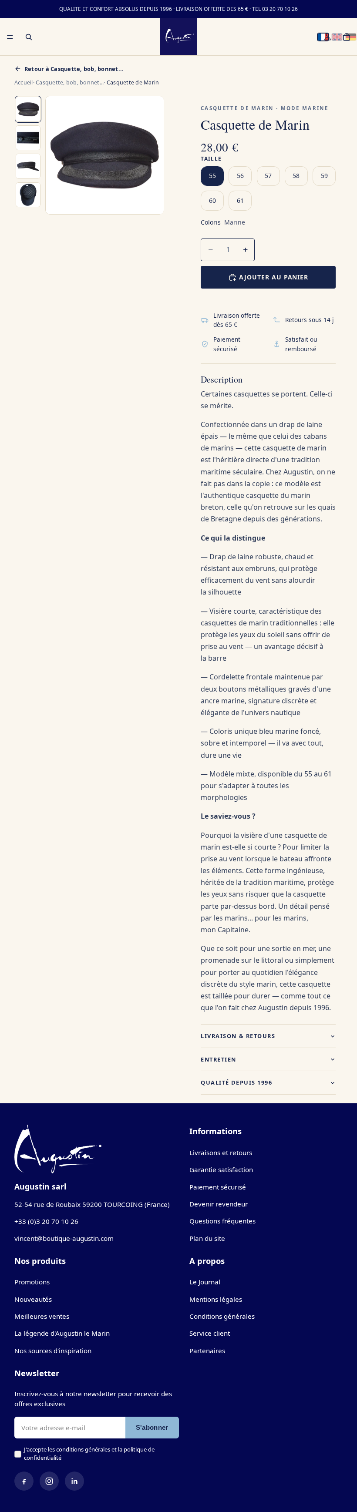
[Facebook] (24, 1481)
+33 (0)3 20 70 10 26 (46, 1221)
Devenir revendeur (218, 1204)
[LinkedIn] (74, 1481)
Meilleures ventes (41, 1316)
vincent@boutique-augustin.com (64, 1238)
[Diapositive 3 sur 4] (28, 166)
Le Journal (204, 1281)
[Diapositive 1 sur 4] (28, 109)
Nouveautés (33, 1299)
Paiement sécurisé (217, 1187)
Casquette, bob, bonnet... (70, 82)
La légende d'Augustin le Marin (62, 1333)
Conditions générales (222, 1316)
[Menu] (10, 37)
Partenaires (207, 1350)
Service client (209, 1333)
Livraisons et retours (220, 1152)
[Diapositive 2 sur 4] (28, 137)
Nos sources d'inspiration (52, 1350)
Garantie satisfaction (221, 1169)
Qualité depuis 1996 (236, 1082)
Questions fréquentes (222, 1220)
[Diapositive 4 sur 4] (28, 194)
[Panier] (346, 37)
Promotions (32, 1281)
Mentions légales (215, 1299)
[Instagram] (49, 1481)
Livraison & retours (238, 1036)
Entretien (218, 1059)
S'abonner (152, 1427)
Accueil (23, 82)
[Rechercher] (28, 37)
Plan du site (207, 1238)
